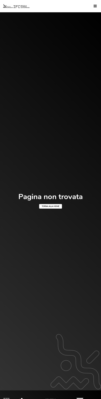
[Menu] (95, 6)
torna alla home (50, 206)
